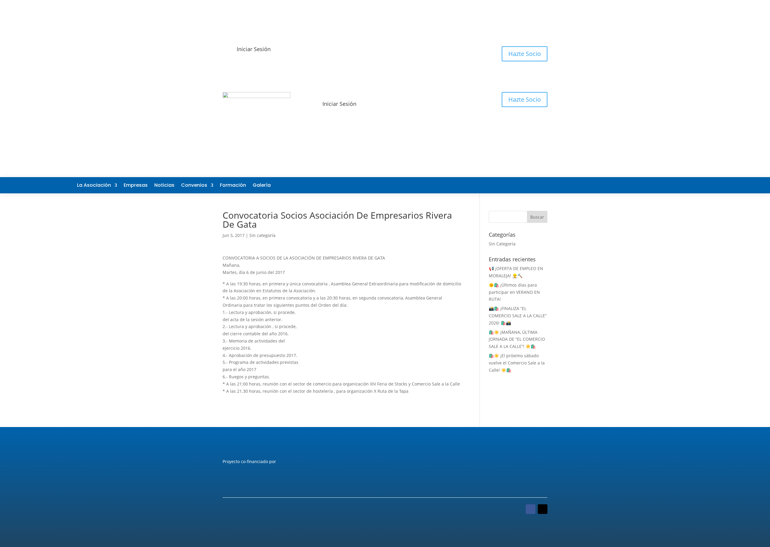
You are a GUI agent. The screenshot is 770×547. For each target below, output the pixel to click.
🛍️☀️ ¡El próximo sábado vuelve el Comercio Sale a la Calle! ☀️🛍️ (517, 363)
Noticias (164, 186)
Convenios (194, 186)
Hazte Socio (524, 54)
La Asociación (94, 186)
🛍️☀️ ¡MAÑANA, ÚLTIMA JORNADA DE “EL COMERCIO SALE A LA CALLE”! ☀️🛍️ (517, 339)
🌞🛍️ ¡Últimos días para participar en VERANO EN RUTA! (514, 292)
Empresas (136, 186)
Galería (262, 186)
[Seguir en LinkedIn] (676, 185)
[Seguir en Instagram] (688, 185)
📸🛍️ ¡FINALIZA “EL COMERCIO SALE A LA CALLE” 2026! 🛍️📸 (518, 316)
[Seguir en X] (664, 185)
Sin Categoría (502, 244)
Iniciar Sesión (254, 49)
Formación (233, 186)
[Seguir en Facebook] (652, 185)
